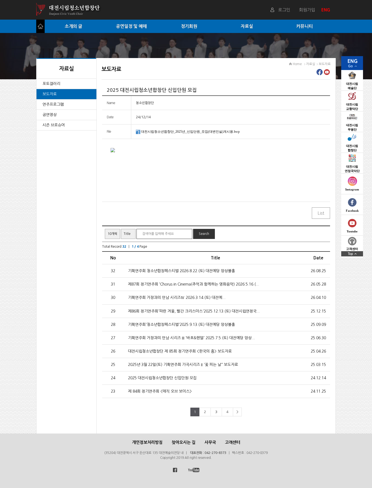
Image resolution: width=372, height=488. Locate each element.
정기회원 (189, 26)
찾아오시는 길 (184, 442)
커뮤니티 (304, 26)
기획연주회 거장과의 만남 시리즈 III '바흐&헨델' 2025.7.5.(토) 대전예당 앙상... (191, 338)
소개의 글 (73, 26)
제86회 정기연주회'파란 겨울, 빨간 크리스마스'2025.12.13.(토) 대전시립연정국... (194, 311)
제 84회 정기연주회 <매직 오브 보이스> (160, 391)
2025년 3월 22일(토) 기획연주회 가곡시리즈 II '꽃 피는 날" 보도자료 (183, 364)
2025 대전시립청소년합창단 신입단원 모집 (162, 378)
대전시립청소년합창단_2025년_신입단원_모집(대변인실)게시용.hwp (190, 132)
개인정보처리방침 (147, 442)
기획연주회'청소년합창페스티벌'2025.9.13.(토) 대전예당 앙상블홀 (181, 324)
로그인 (284, 10)
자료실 (247, 26)
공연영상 (49, 115)
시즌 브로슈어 (53, 125)
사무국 (210, 442)
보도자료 (49, 94)
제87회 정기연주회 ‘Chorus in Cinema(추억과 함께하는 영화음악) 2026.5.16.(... (193, 284)
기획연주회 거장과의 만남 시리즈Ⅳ (176, 297)
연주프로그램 (53, 104)
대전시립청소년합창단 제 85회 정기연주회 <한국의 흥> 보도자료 (180, 351)
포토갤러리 (51, 84)
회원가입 (307, 10)
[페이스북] (319, 73)
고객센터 (232, 442)
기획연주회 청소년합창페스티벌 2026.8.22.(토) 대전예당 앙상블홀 (181, 271)
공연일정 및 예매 (131, 26)
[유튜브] (327, 73)
